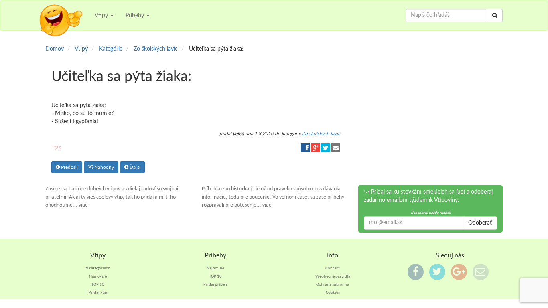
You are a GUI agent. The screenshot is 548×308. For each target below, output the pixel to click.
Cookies (333, 292)
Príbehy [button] (136, 15)
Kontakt (332, 268)
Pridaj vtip (98, 292)
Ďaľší (134, 167)
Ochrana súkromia (332, 284)
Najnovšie (98, 276)
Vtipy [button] (102, 15)
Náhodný (103, 167)
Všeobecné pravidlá (332, 276)
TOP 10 (97, 284)
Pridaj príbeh (215, 284)
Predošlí (69, 167)
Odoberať (480, 223)
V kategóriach (98, 268)
